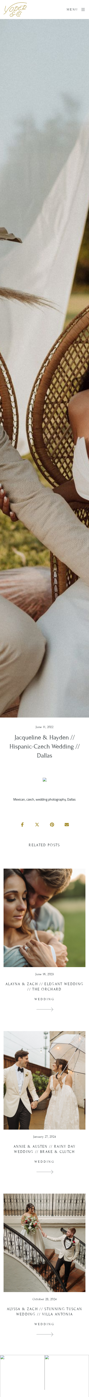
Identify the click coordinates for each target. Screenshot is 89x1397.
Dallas (71, 799)
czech (30, 799)
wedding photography (51, 799)
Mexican (19, 799)
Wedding (44, 999)
